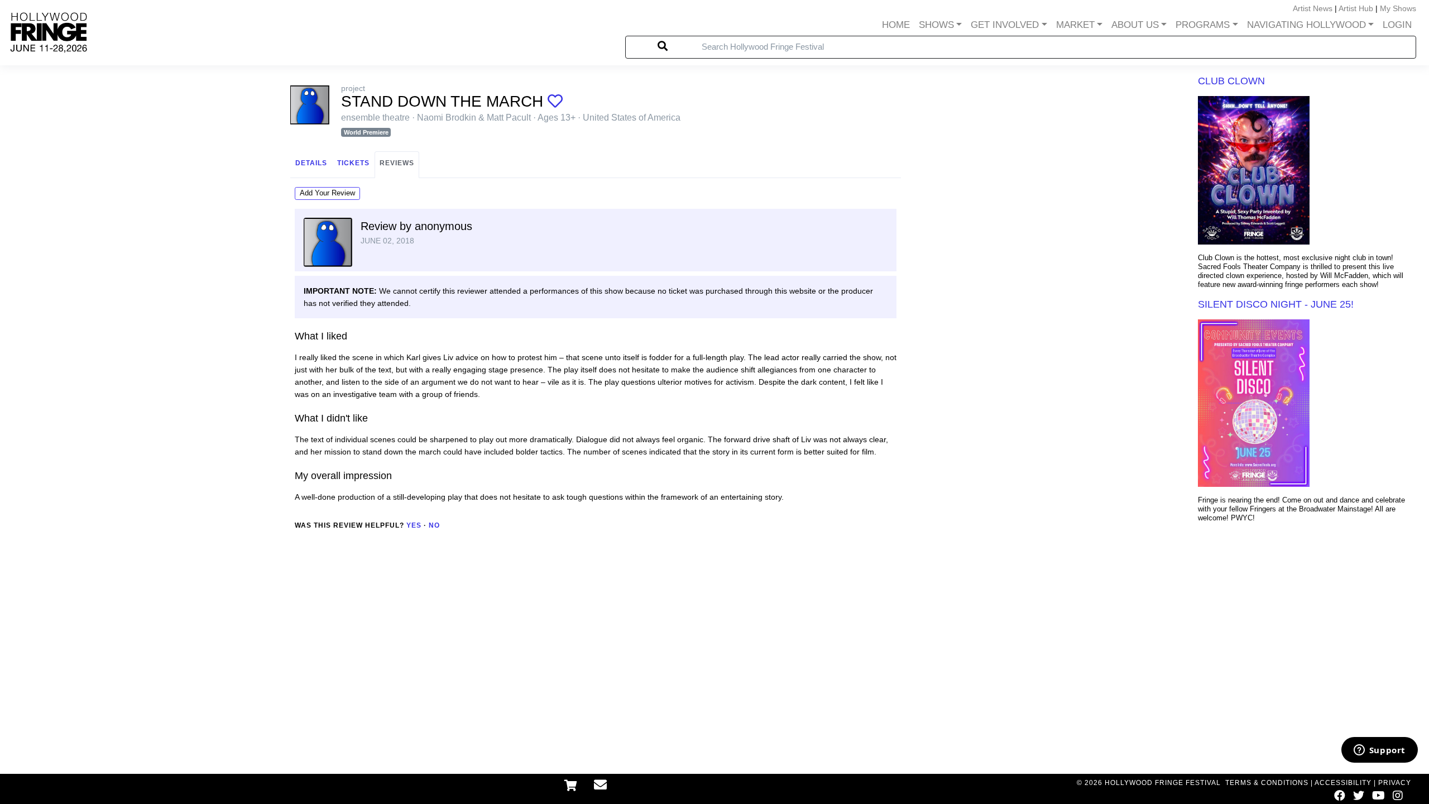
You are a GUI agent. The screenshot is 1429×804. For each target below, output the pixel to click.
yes (413, 525)
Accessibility (1343, 783)
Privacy (1394, 783)
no (434, 525)
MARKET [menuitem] (1075, 25)
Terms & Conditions (1266, 783)
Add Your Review (327, 193)
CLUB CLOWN (1231, 81)
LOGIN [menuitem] (1397, 25)
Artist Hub (1356, 8)
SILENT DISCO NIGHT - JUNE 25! (1276, 304)
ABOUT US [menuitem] (1135, 25)
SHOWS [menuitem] (936, 25)
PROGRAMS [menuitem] (1203, 25)
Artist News (1312, 8)
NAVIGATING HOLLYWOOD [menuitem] (1306, 25)
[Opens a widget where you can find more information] (1379, 751)
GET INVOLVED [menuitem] (1005, 25)
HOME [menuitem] (896, 25)
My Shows (1398, 8)
